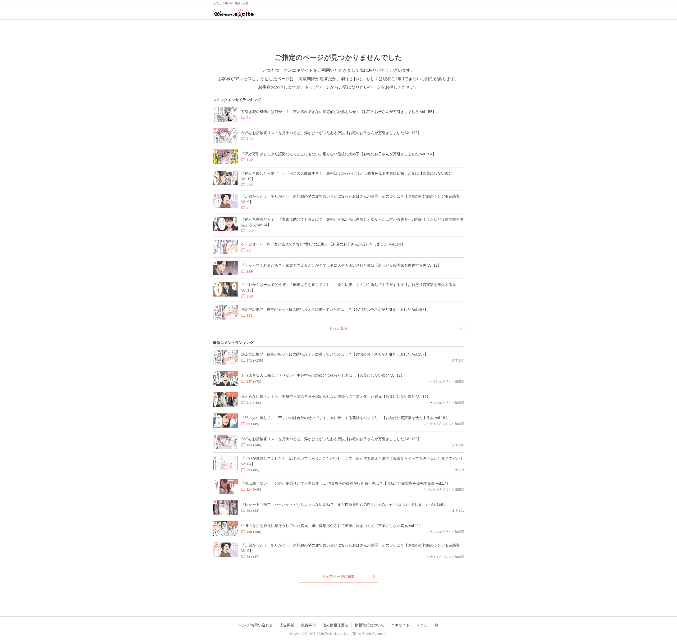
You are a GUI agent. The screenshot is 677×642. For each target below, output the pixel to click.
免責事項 (308, 625)
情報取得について (370, 625)
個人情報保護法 (335, 625)
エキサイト (400, 625)
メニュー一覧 (427, 625)
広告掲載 (287, 625)
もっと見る (338, 328)
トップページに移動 (338, 576)
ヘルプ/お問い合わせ (256, 625)
